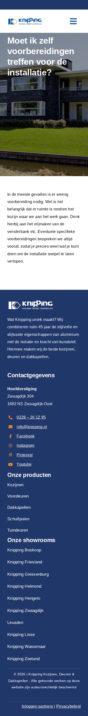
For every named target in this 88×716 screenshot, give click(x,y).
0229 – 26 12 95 (31, 417)
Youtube (24, 464)
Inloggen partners (37, 706)
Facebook (25, 436)
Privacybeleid (68, 706)
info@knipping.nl (32, 427)
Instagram (25, 445)
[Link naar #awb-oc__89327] (73, 21)
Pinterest (25, 455)
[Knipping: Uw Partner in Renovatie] (25, 17)
